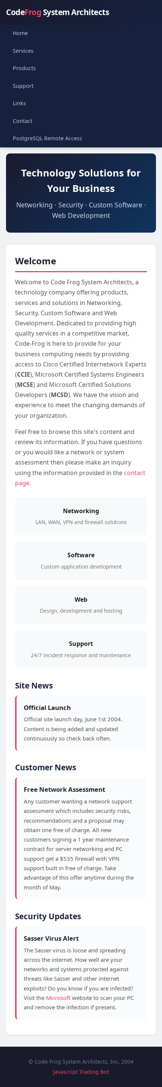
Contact (22, 120)
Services (23, 50)
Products (24, 68)
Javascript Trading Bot (81, 1071)
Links (19, 103)
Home (20, 33)
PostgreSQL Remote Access (47, 138)
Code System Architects (57, 12)
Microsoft (58, 997)
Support (23, 85)
